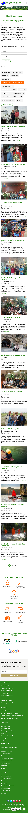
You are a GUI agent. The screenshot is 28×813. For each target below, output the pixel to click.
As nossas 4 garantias (7, 695)
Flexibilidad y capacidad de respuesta (12, 82)
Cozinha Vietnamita (6, 776)
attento (5, 75)
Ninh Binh (3, 738)
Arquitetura (4, 783)
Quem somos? (5, 686)
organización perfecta (9, 89)
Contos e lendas (5, 788)
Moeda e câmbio (5, 763)
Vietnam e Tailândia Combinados (9, 718)
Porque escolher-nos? (7, 688)
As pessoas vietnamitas (7, 786)
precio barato (6, 93)
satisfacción (6, 97)
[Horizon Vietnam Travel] (12, 3)
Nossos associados (6, 700)
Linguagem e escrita (6, 761)
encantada (14, 75)
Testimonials (9, 7)
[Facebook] (8, 801)
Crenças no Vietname (6, 778)
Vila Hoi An (4, 733)
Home (2, 7)
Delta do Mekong (5, 743)
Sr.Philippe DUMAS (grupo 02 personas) (13, 355)
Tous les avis (7, 104)
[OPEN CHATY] (24, 809)
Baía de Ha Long (5, 728)
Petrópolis (22, 89)
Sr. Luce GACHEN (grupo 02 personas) (12, 240)
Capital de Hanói (5, 726)
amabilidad (6, 72)
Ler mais (18, 140)
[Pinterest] (17, 801)
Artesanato (4, 781)
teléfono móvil (17, 97)
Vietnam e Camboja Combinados (9, 713)
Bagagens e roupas (6, 756)
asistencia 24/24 (17, 72)
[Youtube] (20, 801)
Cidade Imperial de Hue (7, 731)
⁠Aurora (19, 100)
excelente (6, 79)
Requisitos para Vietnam (7, 758)
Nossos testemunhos (6, 690)
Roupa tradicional (5, 790)
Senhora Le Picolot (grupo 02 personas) (13, 126)
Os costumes (4, 793)
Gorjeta (3, 768)
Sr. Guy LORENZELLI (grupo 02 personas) (13, 164)
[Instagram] (14, 801)
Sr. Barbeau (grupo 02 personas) (11, 317)
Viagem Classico (5, 711)
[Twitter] (11, 801)
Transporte (4, 765)
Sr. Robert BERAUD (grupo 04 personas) (13, 429)
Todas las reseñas (8, 100)
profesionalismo (18, 93)
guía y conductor (7, 86)
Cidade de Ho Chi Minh (7, 736)
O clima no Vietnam (6, 753)
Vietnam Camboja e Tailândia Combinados (12, 715)
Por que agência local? (7, 703)
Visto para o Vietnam (6, 751)
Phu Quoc (3, 740)
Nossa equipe (4, 698)
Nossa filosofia (5, 693)
